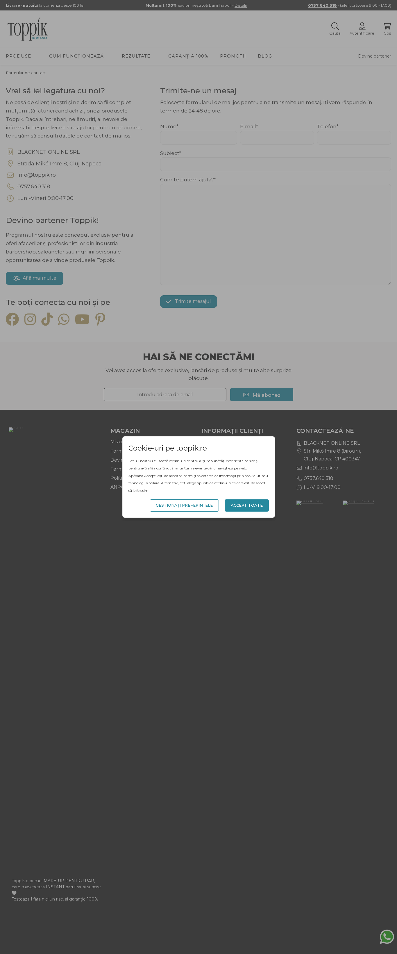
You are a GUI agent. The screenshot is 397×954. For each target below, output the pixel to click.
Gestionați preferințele (184, 505)
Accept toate (247, 505)
